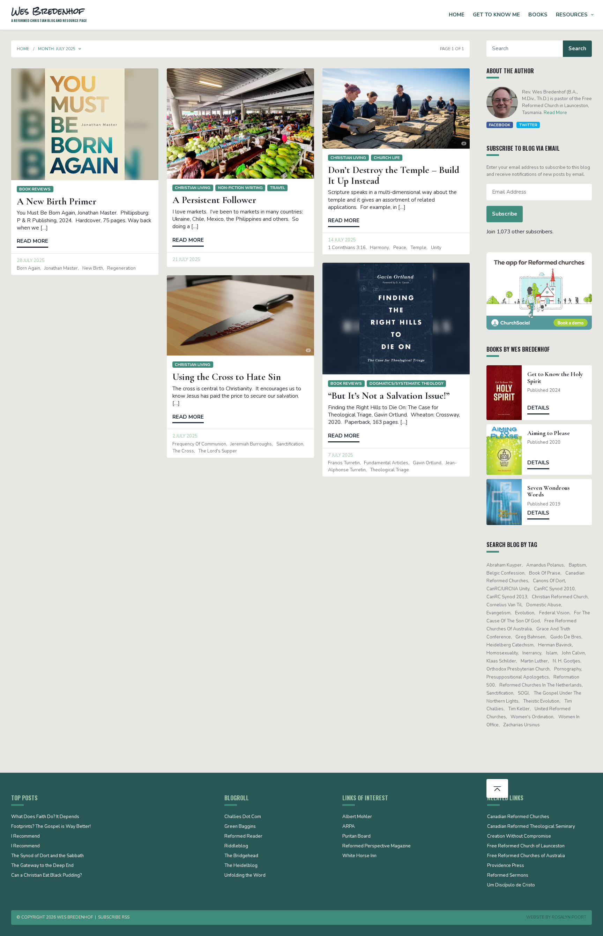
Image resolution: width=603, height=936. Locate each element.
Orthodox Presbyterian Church (518, 669)
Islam (551, 653)
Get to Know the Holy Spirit (555, 377)
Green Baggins (240, 827)
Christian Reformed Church (560, 597)
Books (538, 14)
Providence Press (505, 866)
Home (456, 14)
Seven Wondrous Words (548, 491)
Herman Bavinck (555, 645)
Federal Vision (554, 613)
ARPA (348, 827)
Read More (555, 113)
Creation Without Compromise (519, 836)
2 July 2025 (185, 436)
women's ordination (532, 717)
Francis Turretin (344, 463)
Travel (277, 187)
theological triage (389, 470)
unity (436, 248)
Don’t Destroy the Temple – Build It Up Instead (393, 175)
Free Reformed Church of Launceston (526, 846)
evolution (524, 613)
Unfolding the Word (245, 875)
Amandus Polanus (545, 565)
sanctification (289, 444)
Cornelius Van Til (504, 605)
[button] (79, 48)
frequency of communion (199, 444)
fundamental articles (386, 463)
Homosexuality (502, 653)
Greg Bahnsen (530, 637)
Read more (32, 241)
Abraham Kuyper (504, 565)
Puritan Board (356, 836)
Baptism (577, 565)
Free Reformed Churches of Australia (526, 856)
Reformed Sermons (507, 875)
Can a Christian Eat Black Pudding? (46, 875)
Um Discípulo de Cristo (511, 885)
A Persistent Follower (214, 200)
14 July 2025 (342, 240)
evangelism (498, 613)
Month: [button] (56, 49)
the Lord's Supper (217, 451)
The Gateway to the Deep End (42, 866)
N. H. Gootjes (566, 661)
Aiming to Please (548, 433)
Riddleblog (236, 846)
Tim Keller (519, 709)
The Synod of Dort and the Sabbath (47, 856)
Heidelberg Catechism (510, 645)
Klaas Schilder (501, 661)
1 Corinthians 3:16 (347, 248)
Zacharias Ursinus (521, 725)
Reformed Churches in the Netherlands (540, 685)
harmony (379, 248)
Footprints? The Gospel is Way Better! (51, 827)
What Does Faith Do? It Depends (45, 817)
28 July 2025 (31, 260)
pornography (567, 669)
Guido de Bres (565, 637)
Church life (387, 157)
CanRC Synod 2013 (506, 597)
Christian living (192, 187)
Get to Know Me (496, 14)
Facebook (499, 125)
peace (399, 248)
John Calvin (573, 653)
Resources (572, 14)
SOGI (523, 693)
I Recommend (25, 836)
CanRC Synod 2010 (554, 589)
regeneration (121, 268)
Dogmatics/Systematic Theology (407, 383)
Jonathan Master (61, 268)
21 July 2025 (186, 259)
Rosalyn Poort (569, 917)
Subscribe (504, 213)
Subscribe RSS (113, 917)
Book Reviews (35, 189)
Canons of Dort (549, 581)
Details (538, 407)
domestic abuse (543, 605)
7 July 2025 (340, 455)
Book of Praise (544, 573)
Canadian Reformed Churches (518, 817)
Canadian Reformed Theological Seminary (531, 827)
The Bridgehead (241, 856)
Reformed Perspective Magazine (376, 846)
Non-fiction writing (240, 187)
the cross (183, 451)
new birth (92, 268)
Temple (418, 248)
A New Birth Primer (56, 201)
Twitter (528, 125)
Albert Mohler (357, 817)
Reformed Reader (243, 836)
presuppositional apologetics (517, 677)
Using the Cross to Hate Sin (226, 377)
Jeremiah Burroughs (251, 444)
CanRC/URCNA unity (507, 589)
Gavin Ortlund (427, 463)
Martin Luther (534, 661)
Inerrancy (531, 653)
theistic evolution (541, 701)
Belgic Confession (505, 573)
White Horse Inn (359, 856)
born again (28, 268)
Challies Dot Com (242, 817)
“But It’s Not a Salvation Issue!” (389, 396)
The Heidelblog (241, 866)
